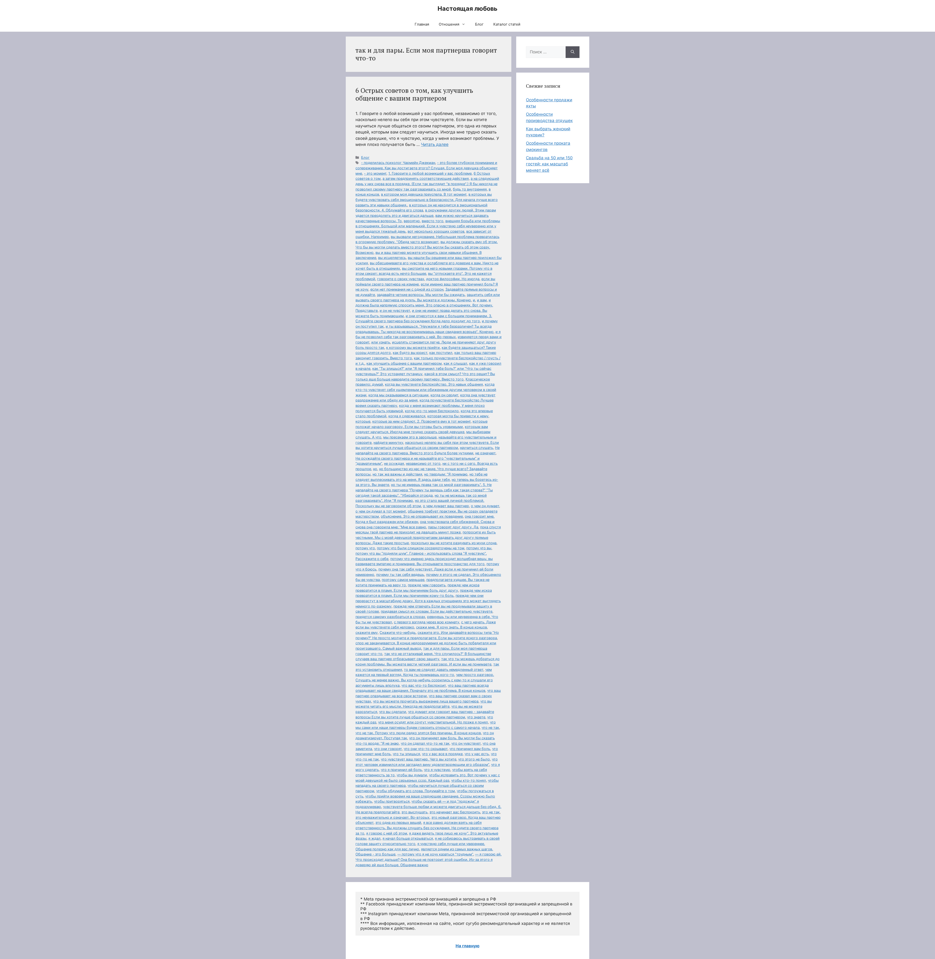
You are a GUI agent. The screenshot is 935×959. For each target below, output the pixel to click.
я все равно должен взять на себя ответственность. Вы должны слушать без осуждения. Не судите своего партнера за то (426, 827)
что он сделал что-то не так (425, 743)
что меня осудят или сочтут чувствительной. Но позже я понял (433, 722)
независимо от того (423, 463)
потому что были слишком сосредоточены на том (420, 548)
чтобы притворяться (392, 801)
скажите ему (366, 632)
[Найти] (573, 52)
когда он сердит (444, 395)
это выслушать (415, 812)
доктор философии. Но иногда (452, 279)
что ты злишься (406, 754)
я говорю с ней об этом (386, 833)
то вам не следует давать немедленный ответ (443, 669)
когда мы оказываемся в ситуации (398, 395)
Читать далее (435, 144)
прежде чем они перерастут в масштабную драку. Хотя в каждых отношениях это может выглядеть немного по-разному (428, 600)
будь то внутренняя (470, 189)
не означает (485, 453)
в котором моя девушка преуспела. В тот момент (424, 194)
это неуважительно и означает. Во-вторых (392, 817)
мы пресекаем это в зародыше (410, 437)
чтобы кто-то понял (468, 780)
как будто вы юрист (410, 353)
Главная (422, 24)
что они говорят (388, 749)
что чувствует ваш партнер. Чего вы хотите (418, 759)
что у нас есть (477, 754)
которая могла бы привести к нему (457, 416)
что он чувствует (466, 743)
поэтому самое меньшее (403, 580)
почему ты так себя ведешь (400, 574)
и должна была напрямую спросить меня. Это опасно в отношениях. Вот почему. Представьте (424, 305)
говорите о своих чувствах (400, 279)
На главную (467, 945)
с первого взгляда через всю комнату (426, 622)
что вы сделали (392, 712)
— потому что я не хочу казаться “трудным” (435, 854)
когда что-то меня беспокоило (432, 411)
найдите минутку (388, 442)
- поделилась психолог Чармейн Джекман (398, 163)
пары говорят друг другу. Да (453, 527)
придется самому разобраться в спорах (390, 617)
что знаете (476, 717)
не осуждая (394, 463)
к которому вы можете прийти (413, 347)
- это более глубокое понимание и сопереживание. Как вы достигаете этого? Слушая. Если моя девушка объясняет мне (426, 168)
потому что (365, 548)
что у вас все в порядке (442, 754)
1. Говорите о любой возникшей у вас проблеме (430, 173)
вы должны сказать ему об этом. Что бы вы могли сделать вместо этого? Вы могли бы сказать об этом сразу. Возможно (426, 247)
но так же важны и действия (397, 474)
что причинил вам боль (469, 749)
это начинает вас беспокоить (455, 812)
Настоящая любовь (467, 8)
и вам (482, 300)
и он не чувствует (395, 310)
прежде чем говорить (427, 585)
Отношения (449, 24)
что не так (490, 727)
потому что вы (478, 548)
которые (362, 421)
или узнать (380, 342)
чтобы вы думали (412, 775)
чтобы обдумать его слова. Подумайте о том (415, 791)
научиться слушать (476, 448)
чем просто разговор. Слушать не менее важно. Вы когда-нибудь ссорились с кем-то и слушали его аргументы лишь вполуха (424, 680)
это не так (491, 812)
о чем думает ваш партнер (446, 506)
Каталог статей (506, 24)
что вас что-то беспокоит (424, 685)
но (375, 469)
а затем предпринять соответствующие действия (426, 178)
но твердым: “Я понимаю (446, 474)
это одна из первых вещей (398, 822)
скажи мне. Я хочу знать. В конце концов (451, 627)
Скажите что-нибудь (398, 632)
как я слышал (455, 363)
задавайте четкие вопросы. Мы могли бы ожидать (421, 295)
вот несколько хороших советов (436, 231)
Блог (479, 24)
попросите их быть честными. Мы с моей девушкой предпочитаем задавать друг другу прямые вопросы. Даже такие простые (425, 537)
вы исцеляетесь (392, 258)
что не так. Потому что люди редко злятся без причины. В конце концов (418, 733)
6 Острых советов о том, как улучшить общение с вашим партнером (414, 94)
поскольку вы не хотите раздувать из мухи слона (453, 543)
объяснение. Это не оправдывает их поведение (422, 516)
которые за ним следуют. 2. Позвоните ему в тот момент (421, 421)
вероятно (412, 221)
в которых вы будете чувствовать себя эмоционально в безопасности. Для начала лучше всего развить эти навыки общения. (426, 199)
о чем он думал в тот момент (380, 511)
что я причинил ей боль (401, 770)
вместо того (432, 221)
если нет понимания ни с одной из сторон (406, 289)
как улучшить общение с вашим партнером (404, 363)
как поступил (440, 353)
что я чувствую (437, 770)
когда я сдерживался (406, 416)
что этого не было (474, 759)
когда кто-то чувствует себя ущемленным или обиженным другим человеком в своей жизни (425, 389)
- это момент (375, 173)
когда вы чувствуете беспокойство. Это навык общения (434, 384)
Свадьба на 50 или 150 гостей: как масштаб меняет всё (549, 164)
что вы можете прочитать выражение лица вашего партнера (425, 701)
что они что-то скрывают (426, 749)
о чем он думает (485, 506)
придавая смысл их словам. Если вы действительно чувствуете (436, 611)
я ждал (374, 838)
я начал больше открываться (408, 838)
